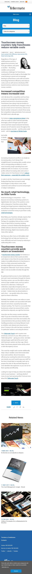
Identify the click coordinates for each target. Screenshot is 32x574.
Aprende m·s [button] (5, 567)
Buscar (7, 1)
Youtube (16, 551)
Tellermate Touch (9, 333)
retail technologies (7, 213)
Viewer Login (15, 1)
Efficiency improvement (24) (19, 54)
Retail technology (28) (7, 56)
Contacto (4, 540)
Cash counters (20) (6, 54)
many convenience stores (17, 118)
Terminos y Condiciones (8, 537)
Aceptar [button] (16, 571)
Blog (11, 52)
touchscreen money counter (11, 254)
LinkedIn (9, 551)
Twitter (3, 551)
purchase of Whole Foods (19, 131)
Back (16, 403)
